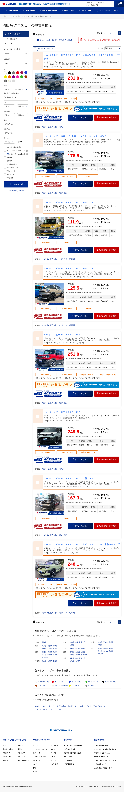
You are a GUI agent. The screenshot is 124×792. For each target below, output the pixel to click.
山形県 (49, 648)
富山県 (72, 648)
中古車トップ (6, 16)
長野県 (55, 661)
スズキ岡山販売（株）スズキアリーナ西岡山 (58, 325)
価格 (5, 85)
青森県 (44, 646)
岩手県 (49, 646)
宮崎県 (111, 651)
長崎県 (111, 648)
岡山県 (83, 658)
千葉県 (49, 655)
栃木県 (49, 652)
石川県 (77, 648)
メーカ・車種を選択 (10, 39)
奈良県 (77, 655)
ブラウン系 (41, 685)
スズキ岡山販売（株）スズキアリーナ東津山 (58, 259)
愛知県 (83, 642)
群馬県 (55, 652)
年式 (5, 102)
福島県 (55, 648)
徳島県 (100, 642)
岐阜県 (72, 642)
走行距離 (7, 111)
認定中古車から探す (50, 10)
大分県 (105, 651)
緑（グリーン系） (94, 682)
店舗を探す (90, 3)
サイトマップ (80, 786)
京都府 (77, 652)
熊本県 (100, 651)
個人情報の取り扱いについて (111, 786)
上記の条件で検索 (17, 184)
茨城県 (44, 652)
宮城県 (55, 646)
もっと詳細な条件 (15, 190)
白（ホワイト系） (44, 682)
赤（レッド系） (60, 682)
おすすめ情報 (86, 10)
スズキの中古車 (16, 16)
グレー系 (91, 685)
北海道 (44, 642)
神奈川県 (45, 657)
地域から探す (30, 10)
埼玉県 (44, 655)
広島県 (72, 661)
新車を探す (102, 3)
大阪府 (83, 652)
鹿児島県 (101, 654)
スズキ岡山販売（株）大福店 (53, 127)
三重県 (72, 645)
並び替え (100, 48)
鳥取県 (72, 658)
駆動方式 (7, 129)
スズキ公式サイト (92, 5)
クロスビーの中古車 (27, 16)
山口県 (77, 661)
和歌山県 (84, 655)
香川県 (105, 642)
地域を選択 (7, 59)
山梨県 (49, 661)
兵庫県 (72, 655)
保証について (69, 10)
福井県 (83, 648)
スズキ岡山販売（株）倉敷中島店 (54, 193)
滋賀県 (72, 652)
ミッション (7, 138)
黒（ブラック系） (111, 682)
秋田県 (44, 648)
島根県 (77, 658)
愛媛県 (111, 642)
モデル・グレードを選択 (12, 49)
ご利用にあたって (93, 786)
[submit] (115, 10)
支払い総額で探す (13, 93)
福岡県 (100, 648)
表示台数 (100, 33)
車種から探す (13, 10)
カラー (6, 69)
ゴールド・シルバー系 (61, 685)
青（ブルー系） (77, 682)
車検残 (6, 120)
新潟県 (44, 661)
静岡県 (77, 642)
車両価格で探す (12, 97)
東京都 (55, 655)
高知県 (100, 645)
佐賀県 (105, 648)
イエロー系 (75, 685)
